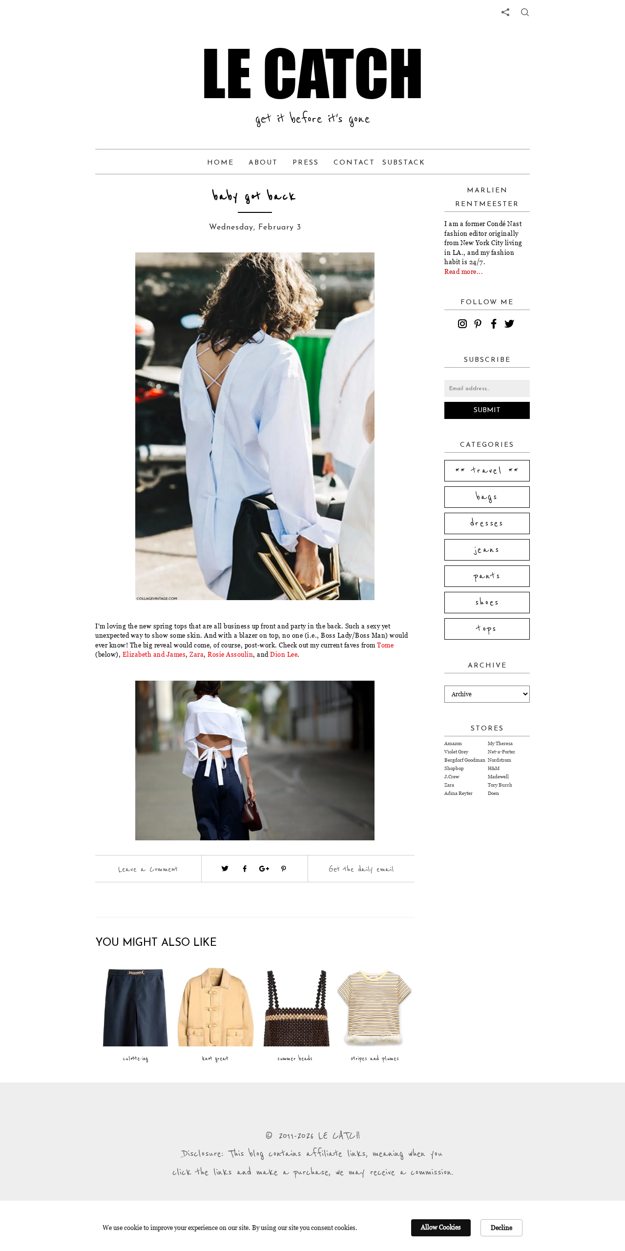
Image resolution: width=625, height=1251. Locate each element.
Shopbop (454, 768)
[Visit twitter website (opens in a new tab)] (225, 868)
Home (220, 163)
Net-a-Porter (501, 752)
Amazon (453, 743)
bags (487, 497)
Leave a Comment (148, 869)
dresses (487, 523)
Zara (196, 654)
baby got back (254, 196)
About (263, 163)
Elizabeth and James (154, 654)
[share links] (505, 12)
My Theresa (500, 743)
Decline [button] (501, 1227)
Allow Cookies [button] (441, 1227)
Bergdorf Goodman (464, 760)
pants (487, 576)
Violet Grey (456, 752)
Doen (493, 793)
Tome (385, 645)
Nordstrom (499, 760)
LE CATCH (312, 73)
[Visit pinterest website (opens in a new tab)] (117, 274)
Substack (403, 163)
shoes (487, 602)
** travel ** (487, 471)
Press (305, 163)
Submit (487, 410)
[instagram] (464, 325)
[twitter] (510, 325)
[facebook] (495, 325)
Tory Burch (500, 785)
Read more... (463, 271)
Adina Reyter (458, 793)
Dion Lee (283, 654)
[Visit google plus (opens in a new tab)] (264, 868)
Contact (354, 163)
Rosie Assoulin (230, 654)
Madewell (498, 776)
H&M (494, 768)
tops (487, 629)
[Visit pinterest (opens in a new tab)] (284, 868)
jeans (487, 550)
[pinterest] (479, 325)
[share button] (525, 12)
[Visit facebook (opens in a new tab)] (244, 868)
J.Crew (451, 776)
